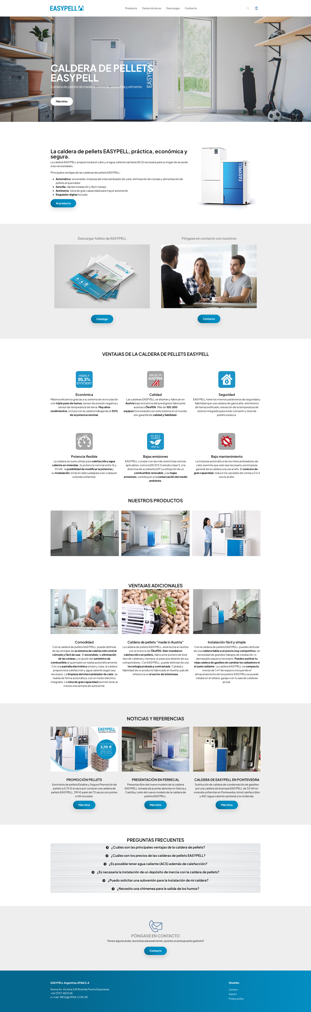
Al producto (63, 203)
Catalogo (102, 319)
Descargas (173, 8)
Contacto (191, 8)
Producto (131, 8)
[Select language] (256, 8)
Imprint (233, 994)
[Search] (248, 8)
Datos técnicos (151, 8)
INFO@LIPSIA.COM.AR (74, 997)
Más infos (62, 101)
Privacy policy (236, 998)
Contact (233, 989)
